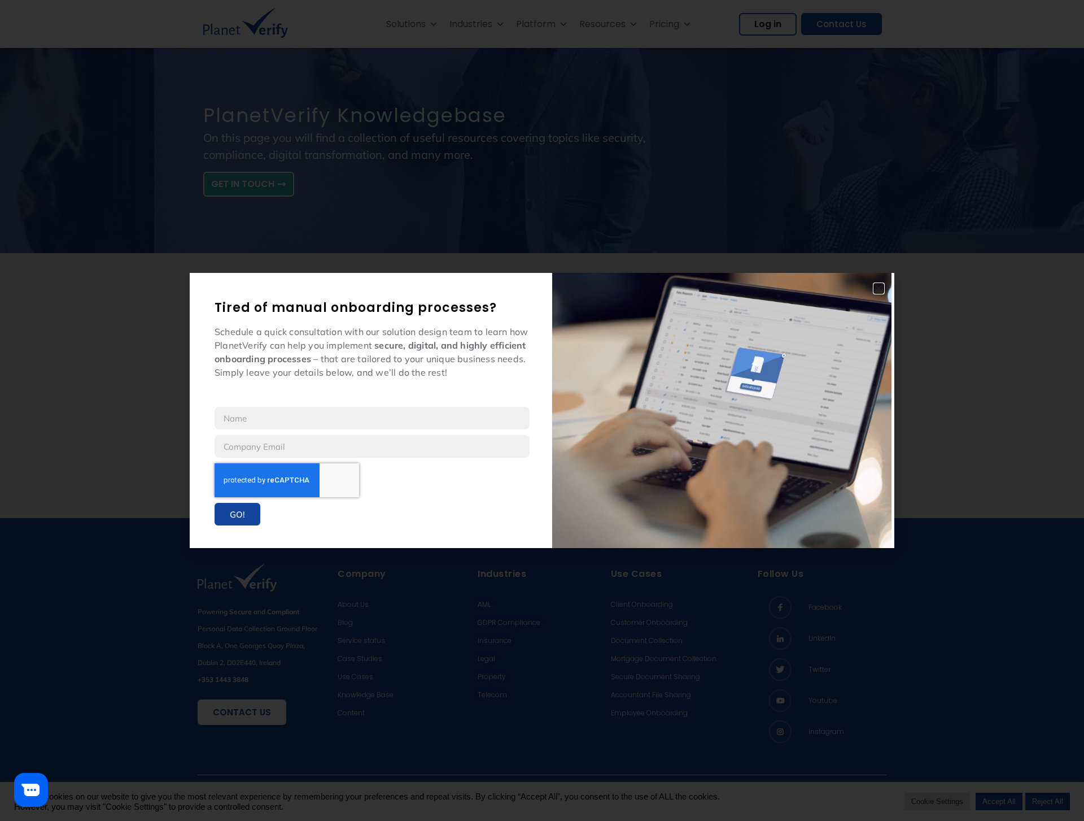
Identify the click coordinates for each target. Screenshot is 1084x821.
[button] (879, 288)
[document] (542, 410)
